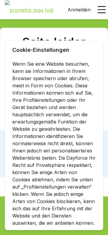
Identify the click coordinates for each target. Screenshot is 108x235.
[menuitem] (29, 10)
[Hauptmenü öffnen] (101, 9)
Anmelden (79, 10)
